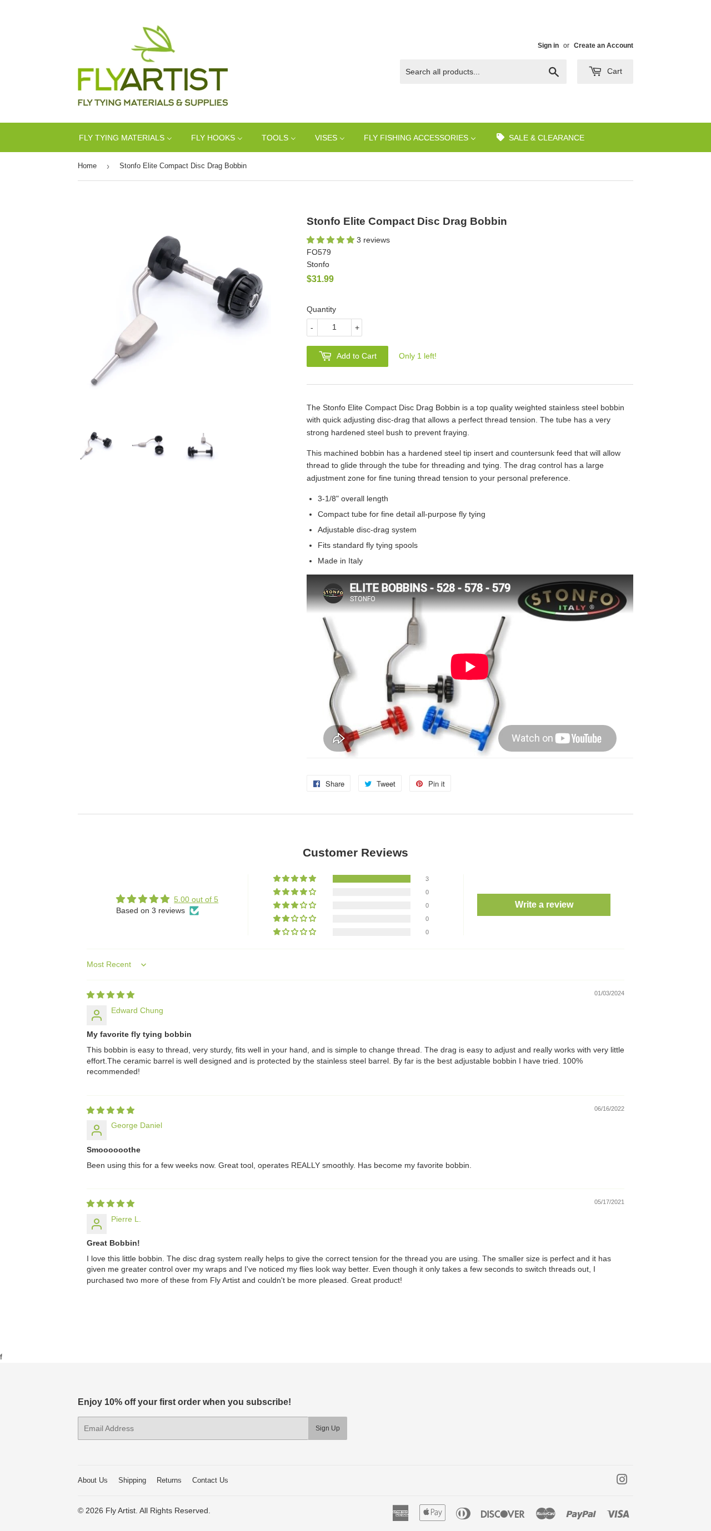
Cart (613, 71)
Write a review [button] (544, 904)
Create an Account (603, 45)
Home (87, 166)
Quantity (321, 309)
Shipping (132, 1480)
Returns (169, 1480)
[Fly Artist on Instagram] (622, 1481)
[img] (110, 994)
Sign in (548, 45)
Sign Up (328, 1428)
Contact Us (210, 1480)
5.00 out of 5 (196, 899)
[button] (332, 239)
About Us (93, 1480)
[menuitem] (125, 137)
